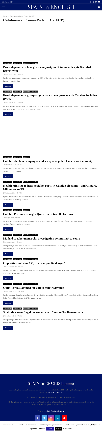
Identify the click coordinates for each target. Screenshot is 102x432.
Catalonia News (17, 63)
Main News (35, 63)
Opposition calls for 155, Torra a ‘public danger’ (34, 263)
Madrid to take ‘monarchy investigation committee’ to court (41, 238)
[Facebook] (37, 418)
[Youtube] (64, 418)
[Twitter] (44, 418)
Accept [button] (50, 428)
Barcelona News (8, 63)
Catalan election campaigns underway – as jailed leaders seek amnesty (48, 161)
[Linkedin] (57, 418)
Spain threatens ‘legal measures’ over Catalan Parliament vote (43, 312)
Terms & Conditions (55, 392)
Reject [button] (58, 428)
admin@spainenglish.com (55, 411)
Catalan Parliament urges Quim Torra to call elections (38, 214)
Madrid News (26, 63)
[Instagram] (51, 418)
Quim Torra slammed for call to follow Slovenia (33, 287)
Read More (67, 428)
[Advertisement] (51, 42)
